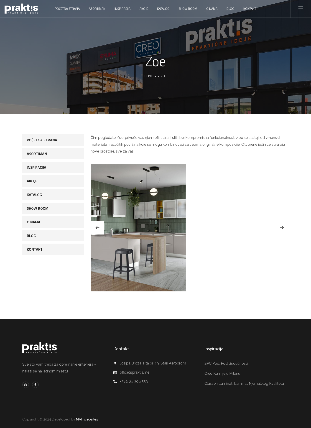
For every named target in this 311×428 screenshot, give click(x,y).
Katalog (163, 8)
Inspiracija (122, 8)
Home (149, 76)
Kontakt (35, 249)
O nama (211, 8)
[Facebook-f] (35, 385)
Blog (230, 8)
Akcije (144, 8)
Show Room (187, 8)
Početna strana (67, 8)
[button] (282, 227)
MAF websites (87, 419)
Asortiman (97, 8)
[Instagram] (25, 385)
